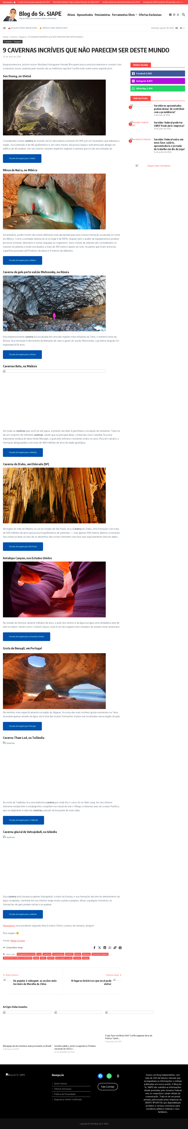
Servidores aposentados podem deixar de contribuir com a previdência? (169, 109)
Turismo (77, 958)
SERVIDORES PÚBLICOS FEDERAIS (18, 958)
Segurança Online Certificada (68, 1099)
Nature (77, 954)
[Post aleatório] (176, 28)
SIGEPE (51, 958)
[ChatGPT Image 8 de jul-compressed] (158, 166)
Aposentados (85, 14)
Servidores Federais (100, 954)
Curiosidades (58, 954)
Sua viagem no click (64, 958)
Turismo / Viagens (18, 37)
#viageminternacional (26, 954)
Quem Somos (60, 1083)
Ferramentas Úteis (123, 14)
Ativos (71, 14)
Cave (39, 954)
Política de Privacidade (64, 1094)
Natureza (86, 954)
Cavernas (47, 954)
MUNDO (69, 954)
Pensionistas (102, 14)
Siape (36, 958)
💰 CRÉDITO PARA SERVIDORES (53, 28)
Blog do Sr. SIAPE (40, 13)
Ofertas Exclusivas (150, 14)
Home (5, 37)
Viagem (86, 958)
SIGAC (43, 958)
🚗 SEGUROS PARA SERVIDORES (22, 28)
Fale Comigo (107, 1086)
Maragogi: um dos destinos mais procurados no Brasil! (27, 1046)
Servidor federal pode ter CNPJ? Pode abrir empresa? (169, 124)
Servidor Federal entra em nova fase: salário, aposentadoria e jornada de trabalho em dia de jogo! (169, 144)
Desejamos (9, 925)
